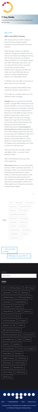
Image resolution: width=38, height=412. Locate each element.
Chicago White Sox (8, 311)
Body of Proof (29, 202)
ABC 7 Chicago (29, 288)
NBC (14, 325)
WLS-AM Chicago (18, 367)
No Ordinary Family (14, 230)
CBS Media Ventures (8, 297)
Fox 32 (17, 316)
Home (23, 401)
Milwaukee (6, 325)
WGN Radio (6, 367)
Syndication (16, 344)
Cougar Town (13, 206)
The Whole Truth (14, 238)
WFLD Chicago (7, 363)
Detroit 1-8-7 (13, 210)
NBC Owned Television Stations (11, 330)
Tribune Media (7, 353)
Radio (20, 339)
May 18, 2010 (8, 32)
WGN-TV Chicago (20, 363)
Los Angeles (22, 320)
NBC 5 (21, 325)
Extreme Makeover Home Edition (17, 214)
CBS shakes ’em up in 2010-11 (17, 256)
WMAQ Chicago (20, 372)
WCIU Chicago (22, 358)
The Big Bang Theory (8, 348)
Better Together (19, 202)
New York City (30, 334)
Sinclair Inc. (6, 344)
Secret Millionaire (14, 234)
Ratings (28, 339)
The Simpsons (30, 348)
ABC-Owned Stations (15, 288)
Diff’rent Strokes (23, 210)
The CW (21, 348)
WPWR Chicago (7, 377)
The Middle (24, 234)
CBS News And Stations (24, 297)
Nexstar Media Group (8, 339)
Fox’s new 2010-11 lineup (9, 250)
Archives (4, 272)
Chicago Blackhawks (20, 302)
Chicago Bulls (7, 306)
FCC (4, 316)
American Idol (6, 292)
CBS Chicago (24, 292)
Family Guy (27, 311)
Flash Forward (13, 218)
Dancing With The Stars (25, 206)
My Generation (23, 226)
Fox (10, 316)
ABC (11, 202)
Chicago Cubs (18, 306)
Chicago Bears (7, 302)
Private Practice (26, 230)
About (2, 401)
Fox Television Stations (9, 320)
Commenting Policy (13, 401)
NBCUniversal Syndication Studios (12, 334)
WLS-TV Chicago (7, 372)
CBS (16, 292)
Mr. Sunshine (13, 226)
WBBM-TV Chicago (8, 358)
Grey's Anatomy (24, 218)
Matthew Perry (23, 222)
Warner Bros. (18, 353)
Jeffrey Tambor (13, 222)
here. (20, 96)
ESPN (18, 311)
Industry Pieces (32, 401)
